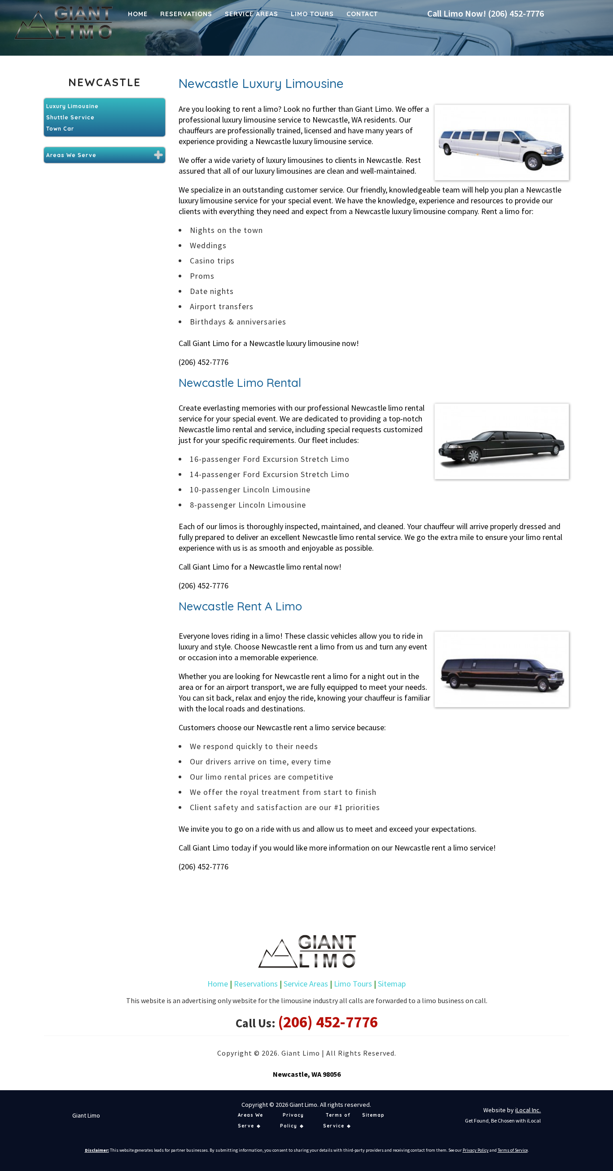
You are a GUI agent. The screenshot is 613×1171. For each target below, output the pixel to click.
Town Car (60, 128)
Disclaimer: (97, 1150)
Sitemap (392, 983)
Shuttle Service (70, 117)
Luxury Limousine (72, 106)
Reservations (256, 983)
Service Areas (306, 983)
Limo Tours (353, 983)
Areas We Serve (71, 155)
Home (217, 983)
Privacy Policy (476, 1150)
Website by (512, 1110)
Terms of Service (513, 1150)
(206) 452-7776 (516, 13)
